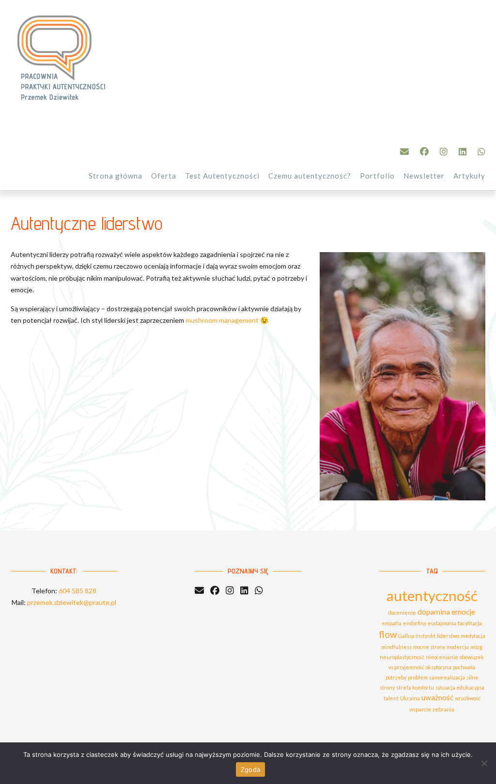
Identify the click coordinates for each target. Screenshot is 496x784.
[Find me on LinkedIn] (462, 151)
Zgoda (250, 769)
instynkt (425, 636)
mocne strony (429, 647)
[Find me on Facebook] (424, 151)
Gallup (406, 636)
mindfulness (396, 647)
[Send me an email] (404, 151)
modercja (458, 647)
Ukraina (410, 698)
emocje (463, 611)
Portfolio (377, 175)
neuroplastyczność (402, 657)
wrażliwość (467, 698)
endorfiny (414, 623)
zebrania (443, 709)
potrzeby (396, 677)
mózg (476, 647)
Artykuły (469, 175)
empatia (392, 623)
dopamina (434, 611)
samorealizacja (447, 677)
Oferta (163, 175)
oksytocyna (438, 667)
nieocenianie (442, 657)
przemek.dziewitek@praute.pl (71, 602)
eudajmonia (442, 623)
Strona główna (115, 175)
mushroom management (222, 320)
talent (391, 698)
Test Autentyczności (222, 175)
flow (388, 634)
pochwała (464, 667)
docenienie (402, 612)
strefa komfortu (415, 687)
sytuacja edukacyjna (459, 687)
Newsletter (424, 175)
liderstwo (448, 636)
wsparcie (420, 709)
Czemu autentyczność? (309, 175)
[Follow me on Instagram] (444, 151)
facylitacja (470, 623)
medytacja (473, 636)
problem (418, 677)
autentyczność (432, 595)
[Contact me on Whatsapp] (481, 151)
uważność (437, 697)
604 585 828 (77, 591)
